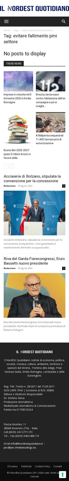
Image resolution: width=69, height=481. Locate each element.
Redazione (9, 185)
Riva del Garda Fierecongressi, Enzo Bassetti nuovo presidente (34, 261)
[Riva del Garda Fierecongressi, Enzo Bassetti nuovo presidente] (34, 295)
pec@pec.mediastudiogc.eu (20, 447)
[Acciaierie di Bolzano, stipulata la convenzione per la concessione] (34, 213)
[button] (6, 21)
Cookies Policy (42, 466)
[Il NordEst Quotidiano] (34, 8)
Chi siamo (12, 466)
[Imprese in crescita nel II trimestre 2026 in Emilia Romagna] (18, 81)
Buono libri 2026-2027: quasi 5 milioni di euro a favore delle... (17, 154)
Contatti (58, 466)
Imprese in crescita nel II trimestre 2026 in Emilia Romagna (17, 98)
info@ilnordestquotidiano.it (27, 443)
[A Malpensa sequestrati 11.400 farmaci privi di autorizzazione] (50, 122)
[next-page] (12, 166)
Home (7, 30)
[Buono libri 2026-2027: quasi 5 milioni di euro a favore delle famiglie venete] (18, 129)
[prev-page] (6, 166)
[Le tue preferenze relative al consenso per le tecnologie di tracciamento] (62, 474)
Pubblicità (26, 466)
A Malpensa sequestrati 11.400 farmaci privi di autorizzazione (49, 139)
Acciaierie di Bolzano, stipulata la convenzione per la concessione (32, 178)
